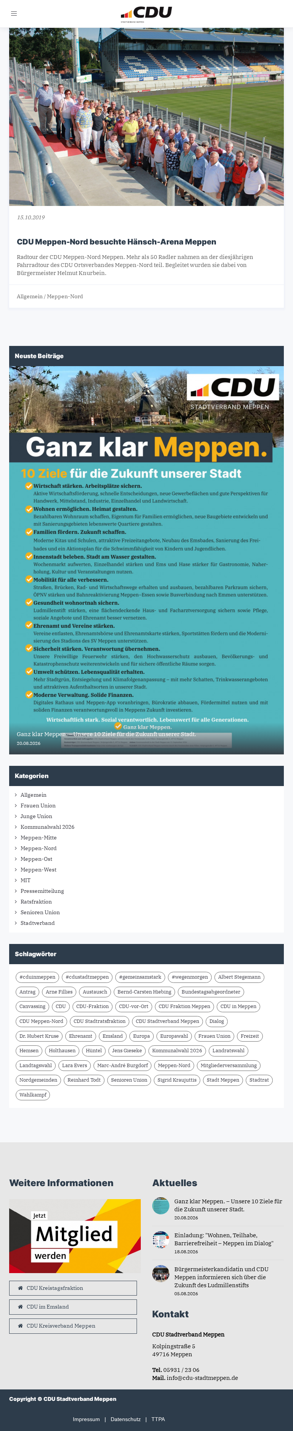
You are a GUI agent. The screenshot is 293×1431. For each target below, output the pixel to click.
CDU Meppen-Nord (41, 1021)
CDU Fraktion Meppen (184, 1006)
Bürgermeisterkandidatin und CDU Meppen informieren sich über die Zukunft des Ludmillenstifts (221, 1277)
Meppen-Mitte (39, 837)
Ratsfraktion (36, 901)
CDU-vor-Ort (133, 1006)
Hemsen (29, 1050)
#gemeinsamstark (140, 977)
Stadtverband (38, 923)
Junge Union (36, 816)
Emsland (113, 1036)
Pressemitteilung (42, 891)
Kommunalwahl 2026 (47, 826)
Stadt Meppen (223, 1080)
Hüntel (94, 1050)
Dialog (216, 1021)
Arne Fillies (59, 992)
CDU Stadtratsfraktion (100, 1021)
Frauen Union (38, 805)
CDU (61, 1006)
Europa (141, 1036)
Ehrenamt (80, 1036)
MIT (26, 880)
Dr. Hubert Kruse (39, 1036)
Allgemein (30, 296)
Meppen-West (38, 869)
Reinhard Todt (84, 1080)
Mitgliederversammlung (229, 1065)
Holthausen (62, 1050)
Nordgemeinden (38, 1080)
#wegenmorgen (190, 977)
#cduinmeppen (37, 977)
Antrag (27, 992)
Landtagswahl (35, 1065)
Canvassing (32, 1006)
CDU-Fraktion (92, 1006)
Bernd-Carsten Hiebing (144, 992)
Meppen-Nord (65, 296)
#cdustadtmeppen (87, 977)
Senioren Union (40, 912)
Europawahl (174, 1036)
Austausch (95, 992)
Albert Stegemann (239, 977)
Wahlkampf (32, 1095)
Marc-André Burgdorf (122, 1065)
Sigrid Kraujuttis (177, 1080)
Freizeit (250, 1036)
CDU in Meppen (238, 1006)
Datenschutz (126, 1419)
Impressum (86, 1419)
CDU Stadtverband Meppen (167, 1021)
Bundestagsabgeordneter (211, 992)
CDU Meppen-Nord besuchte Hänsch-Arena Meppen (116, 241)
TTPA (158, 1419)
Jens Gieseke (127, 1050)
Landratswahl (229, 1050)
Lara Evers (74, 1065)
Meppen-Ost (36, 858)
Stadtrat (259, 1080)
